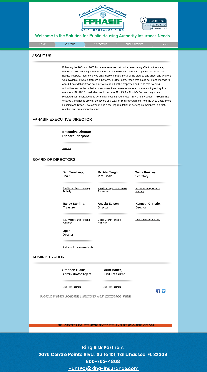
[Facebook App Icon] (158, 291)
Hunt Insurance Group (70, 300)
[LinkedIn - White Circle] (169, 291)
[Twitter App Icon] (163, 291)
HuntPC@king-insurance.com (103, 368)
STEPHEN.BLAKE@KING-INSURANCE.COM (131, 325)
